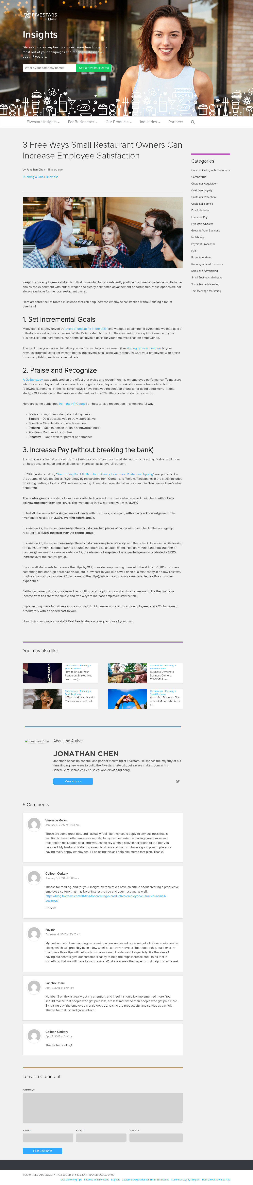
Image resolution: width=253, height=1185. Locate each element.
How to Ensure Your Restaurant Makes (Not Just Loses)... (78, 676)
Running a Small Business (40, 177)
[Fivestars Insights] (40, 15)
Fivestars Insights (42, 122)
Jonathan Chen (35, 169)
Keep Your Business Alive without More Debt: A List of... (165, 701)
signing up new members (144, 348)
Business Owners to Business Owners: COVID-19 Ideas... (162, 676)
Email (80, 1131)
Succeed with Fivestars (96, 1179)
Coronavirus (71, 665)
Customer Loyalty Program (185, 1179)
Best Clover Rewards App (216, 1179)
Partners (175, 122)
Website (134, 1131)
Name (27, 1131)
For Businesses (81, 122)
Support (115, 1179)
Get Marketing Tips (71, 1179)
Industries (148, 122)
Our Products (117, 122)
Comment (29, 1090)
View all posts (73, 781)
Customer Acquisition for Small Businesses (145, 1179)
